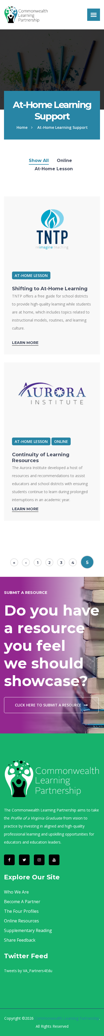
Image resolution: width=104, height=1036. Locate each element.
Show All (39, 161)
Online (64, 161)
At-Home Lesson (54, 169)
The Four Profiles (21, 911)
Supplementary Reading (28, 930)
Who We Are (16, 892)
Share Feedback (19, 940)
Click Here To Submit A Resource (48, 705)
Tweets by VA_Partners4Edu (28, 970)
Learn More (25, 342)
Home (22, 127)
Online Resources (21, 921)
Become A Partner (22, 901)
